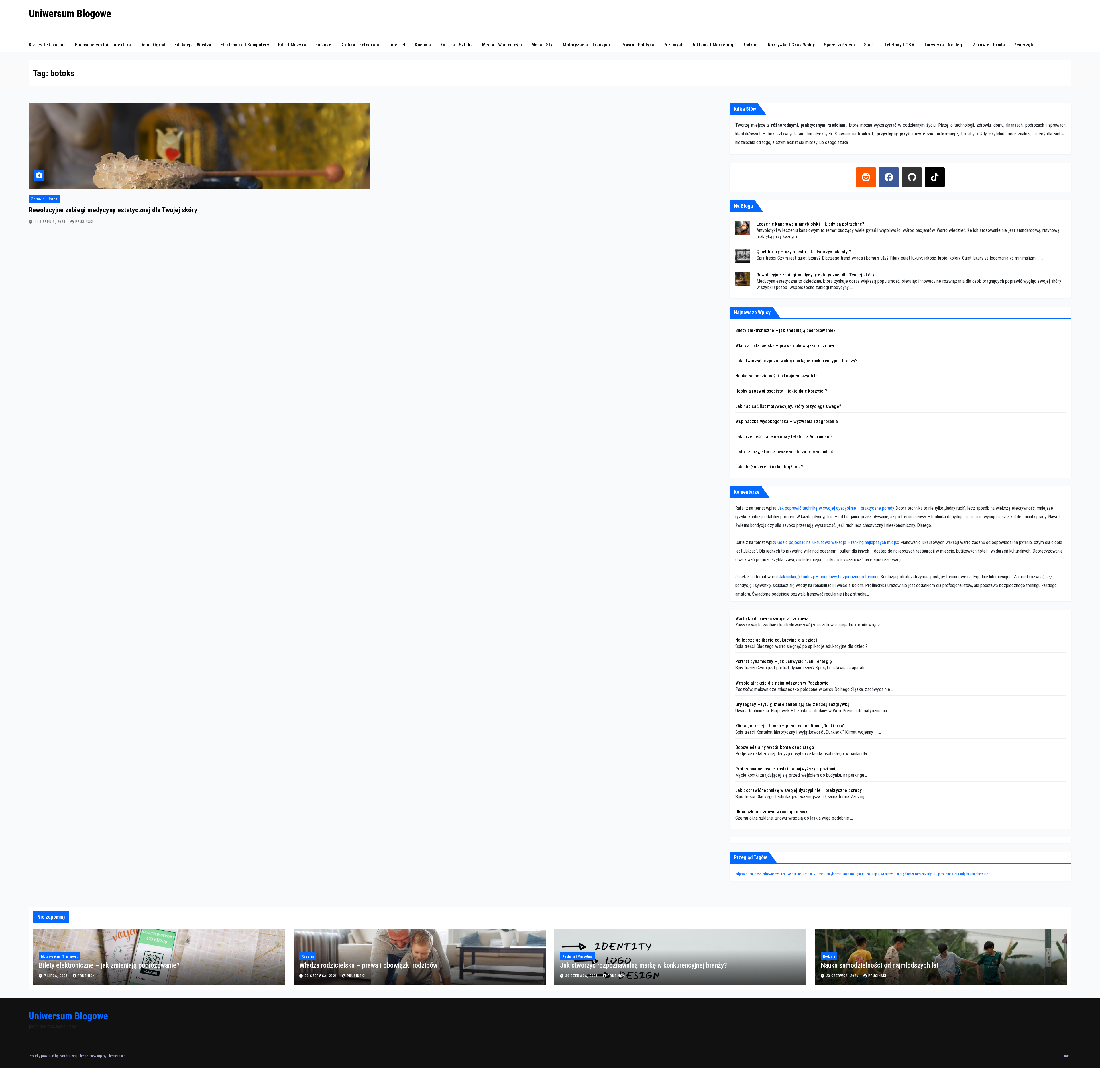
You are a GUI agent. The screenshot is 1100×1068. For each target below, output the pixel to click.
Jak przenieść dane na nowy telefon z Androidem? (784, 436)
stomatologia (851, 874)
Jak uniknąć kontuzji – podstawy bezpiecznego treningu (829, 577)
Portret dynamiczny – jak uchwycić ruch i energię (783, 661)
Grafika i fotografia (360, 45)
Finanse (323, 45)
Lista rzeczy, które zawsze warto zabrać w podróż (784, 451)
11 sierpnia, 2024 (50, 222)
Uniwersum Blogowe (70, 14)
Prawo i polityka (637, 45)
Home (1067, 1056)
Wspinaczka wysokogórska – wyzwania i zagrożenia (786, 421)
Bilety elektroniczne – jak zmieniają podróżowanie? (785, 330)
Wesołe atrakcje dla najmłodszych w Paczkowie (782, 683)
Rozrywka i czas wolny (791, 45)
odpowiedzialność (748, 874)
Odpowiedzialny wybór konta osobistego (774, 747)
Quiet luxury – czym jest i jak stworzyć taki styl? (804, 251)
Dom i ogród (153, 45)
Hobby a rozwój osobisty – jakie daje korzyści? (781, 391)
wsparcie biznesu (800, 874)
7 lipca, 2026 (56, 976)
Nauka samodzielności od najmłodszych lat (777, 376)
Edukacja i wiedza (192, 45)
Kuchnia (423, 45)
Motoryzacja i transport (587, 45)
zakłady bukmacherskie (971, 874)
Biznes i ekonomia (47, 45)
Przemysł (672, 45)
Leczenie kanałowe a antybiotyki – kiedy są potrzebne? (811, 224)
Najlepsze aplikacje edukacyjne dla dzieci (776, 640)
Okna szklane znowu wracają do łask (771, 811)
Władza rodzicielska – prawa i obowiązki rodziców (784, 345)
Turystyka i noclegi (944, 45)
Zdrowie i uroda (989, 45)
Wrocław (887, 874)
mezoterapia (870, 874)
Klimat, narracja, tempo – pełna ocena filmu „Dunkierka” (790, 726)
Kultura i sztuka (456, 45)
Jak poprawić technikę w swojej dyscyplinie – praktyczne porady (835, 508)
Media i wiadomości (502, 45)
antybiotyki (833, 874)
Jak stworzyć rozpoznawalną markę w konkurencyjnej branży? (796, 360)
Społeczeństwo (839, 45)
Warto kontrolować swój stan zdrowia (772, 618)
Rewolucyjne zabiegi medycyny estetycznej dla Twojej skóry (113, 210)
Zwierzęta (1024, 45)
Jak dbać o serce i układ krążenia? (769, 467)
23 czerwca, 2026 (842, 976)
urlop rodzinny (943, 874)
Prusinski (84, 222)
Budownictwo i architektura (103, 45)
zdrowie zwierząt (774, 874)
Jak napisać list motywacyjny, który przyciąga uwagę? (788, 406)
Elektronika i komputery (245, 45)
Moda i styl (542, 45)
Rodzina (750, 45)
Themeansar (116, 1056)
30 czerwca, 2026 (321, 976)
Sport (869, 45)
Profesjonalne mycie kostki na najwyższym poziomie (786, 769)
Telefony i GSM (899, 45)
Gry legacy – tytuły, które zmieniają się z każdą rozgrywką (792, 704)
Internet (398, 45)
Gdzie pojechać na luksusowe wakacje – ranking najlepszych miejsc (838, 542)
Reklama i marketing (713, 45)
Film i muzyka (292, 45)
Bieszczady (923, 874)
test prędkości (904, 874)
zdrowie (819, 874)
